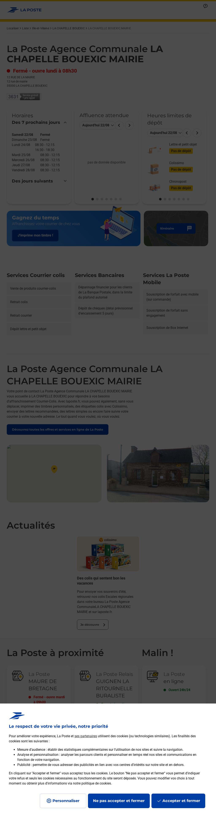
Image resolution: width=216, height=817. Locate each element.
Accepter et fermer (181, 800)
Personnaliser (66, 800)
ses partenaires (85, 736)
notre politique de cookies (92, 783)
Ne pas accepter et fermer (119, 800)
